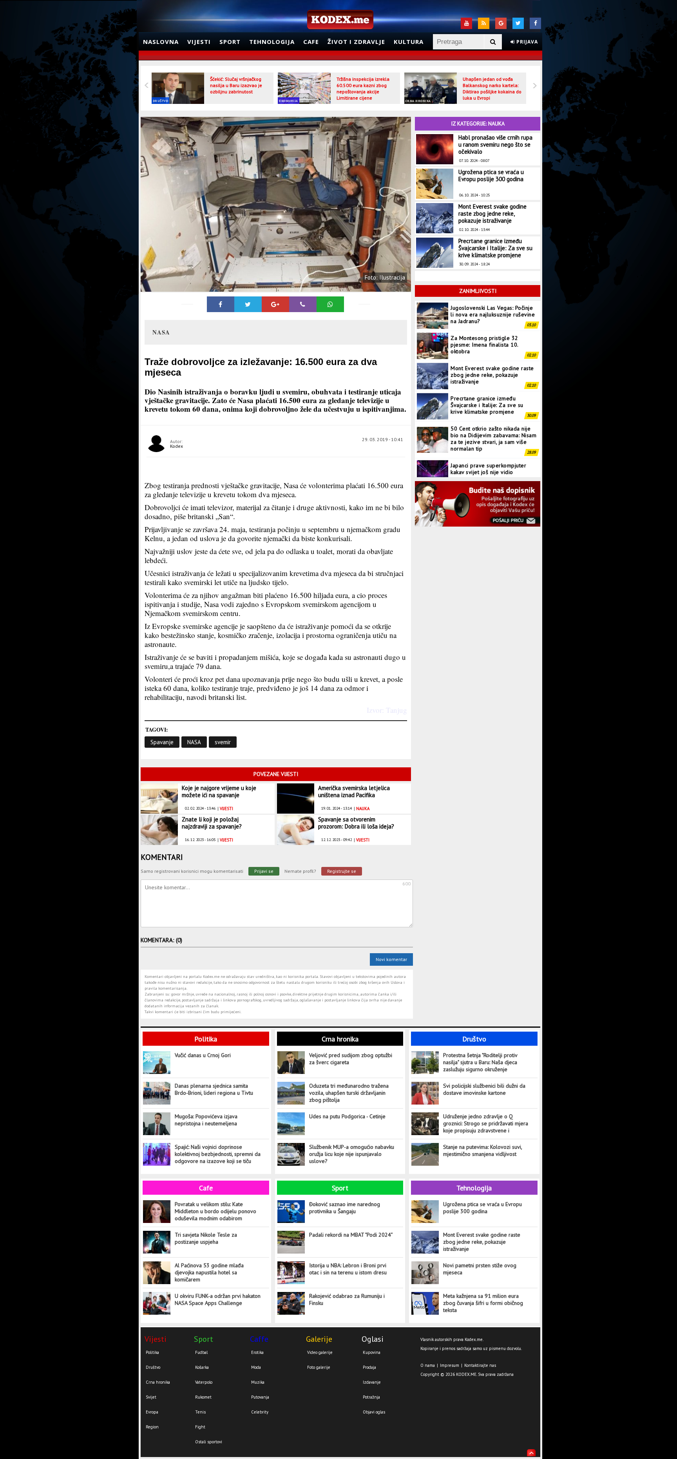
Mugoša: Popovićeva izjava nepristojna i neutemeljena (206, 1120)
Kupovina (371, 1352)
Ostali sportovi (208, 1441)
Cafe (311, 41)
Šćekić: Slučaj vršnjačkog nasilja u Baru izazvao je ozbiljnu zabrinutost (236, 85)
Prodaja (369, 1367)
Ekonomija (288, 101)
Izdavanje (372, 1382)
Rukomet (203, 1397)
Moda (256, 1367)
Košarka (202, 1367)
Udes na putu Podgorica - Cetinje (347, 1116)
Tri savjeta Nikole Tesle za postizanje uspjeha (206, 1238)
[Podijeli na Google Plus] (275, 304)
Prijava (526, 41)
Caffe (259, 1339)
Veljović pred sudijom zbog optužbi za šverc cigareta (350, 1059)
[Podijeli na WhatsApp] (330, 304)
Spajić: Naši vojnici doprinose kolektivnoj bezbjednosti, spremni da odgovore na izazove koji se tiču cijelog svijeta (218, 1154)
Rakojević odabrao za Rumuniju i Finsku (347, 1299)
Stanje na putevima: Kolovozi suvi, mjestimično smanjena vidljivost (482, 1150)
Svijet (151, 1397)
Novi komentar (391, 959)
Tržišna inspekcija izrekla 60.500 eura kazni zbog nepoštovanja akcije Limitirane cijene (363, 88)
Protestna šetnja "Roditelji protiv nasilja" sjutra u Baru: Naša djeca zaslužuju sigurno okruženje (480, 1062)
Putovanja (260, 1397)
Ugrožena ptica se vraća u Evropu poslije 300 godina (491, 175)
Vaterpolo (203, 1382)
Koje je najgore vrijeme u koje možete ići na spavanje (219, 791)
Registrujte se (341, 871)
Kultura (409, 41)
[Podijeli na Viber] (303, 304)
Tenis (200, 1412)
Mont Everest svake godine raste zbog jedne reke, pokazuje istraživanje (492, 213)
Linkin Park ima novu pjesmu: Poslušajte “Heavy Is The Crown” (492, 474)
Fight (200, 1427)
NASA (194, 742)
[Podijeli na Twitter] (248, 304)
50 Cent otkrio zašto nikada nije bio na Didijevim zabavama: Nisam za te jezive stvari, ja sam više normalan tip (493, 413)
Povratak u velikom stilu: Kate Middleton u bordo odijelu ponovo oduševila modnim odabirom (215, 1211)
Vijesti (199, 41)
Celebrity (259, 1412)
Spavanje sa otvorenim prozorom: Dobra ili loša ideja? (356, 823)
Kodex (176, 446)
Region (152, 1427)
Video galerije (320, 1352)
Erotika (257, 1352)
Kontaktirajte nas (480, 1365)
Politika (205, 1038)
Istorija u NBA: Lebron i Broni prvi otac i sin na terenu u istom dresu (348, 1269)
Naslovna (161, 41)
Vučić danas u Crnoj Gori (203, 1055)
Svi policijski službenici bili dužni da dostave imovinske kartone (484, 1089)
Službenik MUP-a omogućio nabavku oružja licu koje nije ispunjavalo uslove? (351, 1154)
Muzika (257, 1382)
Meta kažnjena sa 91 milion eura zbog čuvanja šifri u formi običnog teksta (483, 1303)
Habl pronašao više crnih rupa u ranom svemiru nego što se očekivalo (495, 144)
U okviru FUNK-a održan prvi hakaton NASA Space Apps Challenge (218, 1299)
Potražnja (371, 1397)
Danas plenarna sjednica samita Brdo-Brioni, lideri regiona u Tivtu (214, 1089)
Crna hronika (418, 101)
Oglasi (373, 1339)
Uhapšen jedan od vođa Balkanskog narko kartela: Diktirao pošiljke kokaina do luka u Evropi (492, 88)
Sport (230, 41)
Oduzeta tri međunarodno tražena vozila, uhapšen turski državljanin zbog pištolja (349, 1092)
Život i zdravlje (356, 41)
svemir (223, 742)
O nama (427, 1365)
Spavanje (162, 742)
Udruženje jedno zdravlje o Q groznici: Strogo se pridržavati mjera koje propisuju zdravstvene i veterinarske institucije (485, 1123)
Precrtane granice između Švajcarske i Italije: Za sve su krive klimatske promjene (495, 248)
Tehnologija (272, 41)
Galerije (319, 1339)
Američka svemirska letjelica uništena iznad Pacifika (354, 791)
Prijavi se (263, 871)
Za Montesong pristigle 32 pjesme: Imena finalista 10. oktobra (484, 320)
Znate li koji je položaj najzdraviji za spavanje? (212, 823)
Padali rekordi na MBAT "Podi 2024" (351, 1234)
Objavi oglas (374, 1412)
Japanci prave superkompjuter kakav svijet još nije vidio (488, 444)
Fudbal (201, 1352)
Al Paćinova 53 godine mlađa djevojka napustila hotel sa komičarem (209, 1272)
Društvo (160, 101)
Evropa (152, 1412)
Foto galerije (318, 1367)
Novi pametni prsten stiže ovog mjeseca (479, 1269)
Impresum (449, 1365)
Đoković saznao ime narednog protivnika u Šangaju (344, 1208)
